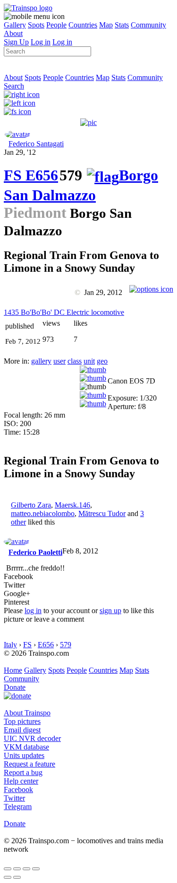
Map (106, 25)
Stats (122, 25)
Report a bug (23, 772)
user (59, 361)
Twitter (14, 798)
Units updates (24, 755)
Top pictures (22, 721)
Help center (21, 781)
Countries (82, 25)
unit (89, 361)
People (56, 25)
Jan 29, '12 (20, 152)
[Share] (17, 868)
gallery (41, 361)
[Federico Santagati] (17, 134)
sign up (110, 611)
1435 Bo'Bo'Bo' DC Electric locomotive (64, 312)
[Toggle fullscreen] (26, 868)
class (74, 361)
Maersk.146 (72, 505)
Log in (41, 42)
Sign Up (16, 42)
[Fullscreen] (17, 111)
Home (13, 670)
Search (14, 86)
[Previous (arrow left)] (7, 877)
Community (148, 25)
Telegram (18, 807)
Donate (14, 687)
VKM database (26, 747)
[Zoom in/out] (36, 868)
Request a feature (29, 764)
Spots (36, 25)
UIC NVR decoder (32, 738)
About (13, 33)
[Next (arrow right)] (17, 877)
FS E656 (31, 175)
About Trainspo (27, 713)
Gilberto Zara (31, 505)
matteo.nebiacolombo (43, 513)
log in (33, 611)
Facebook (18, 789)
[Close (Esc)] (7, 868)
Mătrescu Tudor (102, 513)
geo (102, 361)
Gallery (15, 25)
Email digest (22, 730)
